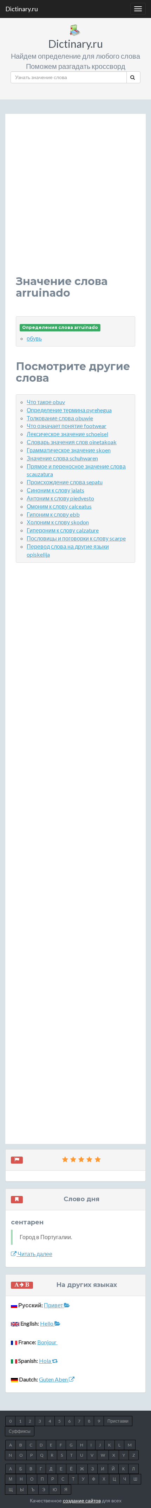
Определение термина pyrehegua (69, 410)
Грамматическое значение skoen (69, 450)
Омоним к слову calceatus (59, 506)
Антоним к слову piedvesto (60, 498)
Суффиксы (20, 1431)
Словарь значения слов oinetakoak (72, 442)
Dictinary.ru (21, 9)
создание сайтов (82, 1500)
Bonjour (47, 1342)
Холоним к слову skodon (58, 522)
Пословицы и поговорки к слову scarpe (76, 538)
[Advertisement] (75, 200)
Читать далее (34, 1253)
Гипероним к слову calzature (63, 530)
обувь (34, 338)
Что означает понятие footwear (66, 425)
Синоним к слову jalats (55, 490)
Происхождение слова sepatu (65, 482)
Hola (45, 1360)
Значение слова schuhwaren (62, 458)
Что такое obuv (46, 402)
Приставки (118, 1421)
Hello (47, 1323)
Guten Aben (54, 1379)
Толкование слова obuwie (60, 418)
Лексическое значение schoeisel (67, 434)
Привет (54, 1305)
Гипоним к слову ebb (53, 514)
